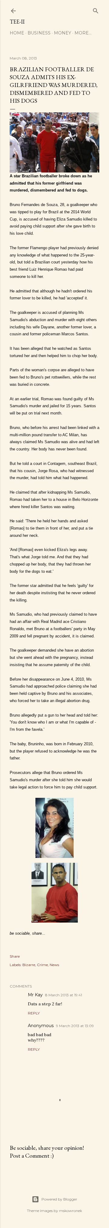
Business (39, 33)
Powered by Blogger (59, 1199)
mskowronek (70, 1210)
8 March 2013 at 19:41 (63, 995)
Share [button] (15, 956)
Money (62, 33)
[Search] (95, 9)
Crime (42, 964)
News (54, 964)
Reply (34, 1013)
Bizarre (28, 964)
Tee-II (17, 21)
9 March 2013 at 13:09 (75, 1025)
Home (17, 33)
